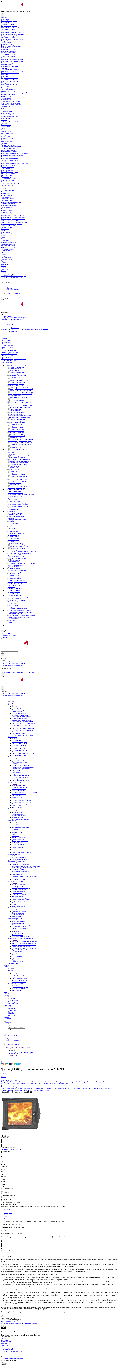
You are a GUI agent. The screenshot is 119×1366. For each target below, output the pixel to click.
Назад (12, 701)
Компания (11, 1008)
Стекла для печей (63, 1083)
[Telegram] (20, 1064)
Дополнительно (9, 1218)
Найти (3, 1364)
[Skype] (17, 1064)
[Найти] (2, 15)
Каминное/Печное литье (19, 884)
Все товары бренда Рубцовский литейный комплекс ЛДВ (19, 1323)
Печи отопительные (18, 760)
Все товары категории (8, 1321)
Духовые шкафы (45, 1088)
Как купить (11, 998)
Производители (6, 1342)
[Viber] (12, 1064)
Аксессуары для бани (18, 921)
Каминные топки (17, 812)
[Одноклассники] (4, 1064)
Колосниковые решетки (58, 1088)
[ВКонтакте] (2, 1064)
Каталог (10, 703)
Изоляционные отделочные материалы (24, 941)
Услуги (10, 970)
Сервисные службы (18, 975)
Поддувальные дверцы (20, 1088)
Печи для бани (16, 708)
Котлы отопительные (18, 785)
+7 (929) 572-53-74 (7, 274)
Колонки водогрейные (19, 857)
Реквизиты (4, 1345)
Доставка (7, 1216)
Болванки (32, 1090)
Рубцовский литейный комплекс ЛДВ (13, 1149)
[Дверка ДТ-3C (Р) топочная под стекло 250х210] (22, 1134)
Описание (7, 1209)
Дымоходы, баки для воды (20, 864)
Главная (3, 1338)
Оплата (6, 1214)
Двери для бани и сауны (19, 911)
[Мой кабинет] (1, 670)
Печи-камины (16, 740)
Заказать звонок (13, 1055)
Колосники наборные (42, 1090)
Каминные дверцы (7, 1088)
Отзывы (7, 1211)
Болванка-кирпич (23, 1090)
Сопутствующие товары (19, 955)
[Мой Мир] (7, 1064)
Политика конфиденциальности (13, 1358)
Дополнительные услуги (20, 987)
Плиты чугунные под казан (87, 1088)
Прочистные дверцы (33, 1088)
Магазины (4, 1343)
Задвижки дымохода (72, 1088)
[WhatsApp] (15, 1064)
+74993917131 (12, 277)
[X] (10, 1064)
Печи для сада (16, 824)
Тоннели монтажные (11, 1090)
